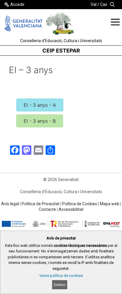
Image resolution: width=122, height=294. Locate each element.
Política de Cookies (79, 203)
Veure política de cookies (61, 275)
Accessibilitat (71, 209)
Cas (103, 4)
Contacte (47, 209)
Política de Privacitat (41, 203)
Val (94, 4)
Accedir (17, 4)
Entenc (59, 284)
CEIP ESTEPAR (61, 50)
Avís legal (10, 203)
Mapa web (109, 203)
